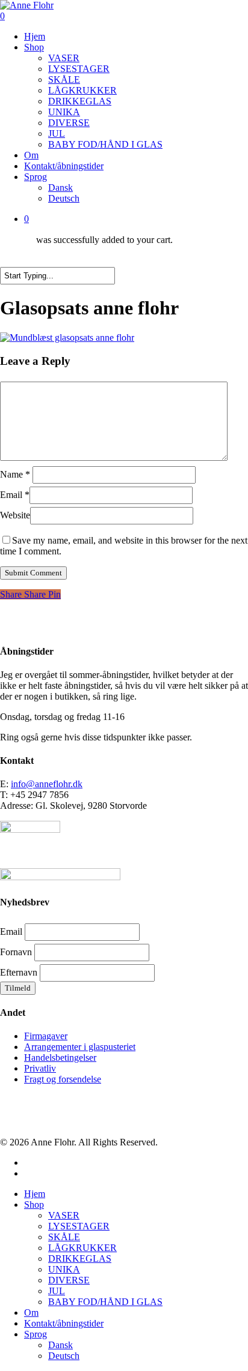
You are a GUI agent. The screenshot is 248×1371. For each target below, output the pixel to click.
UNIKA (64, 1269)
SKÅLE (64, 1237)
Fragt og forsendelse (62, 1079)
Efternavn (18, 972)
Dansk (60, 1345)
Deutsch (63, 1356)
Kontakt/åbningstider (64, 1323)
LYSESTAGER (79, 1226)
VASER (63, 1215)
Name (15, 474)
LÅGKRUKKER (82, 1248)
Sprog (35, 1334)
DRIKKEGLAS (79, 1258)
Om (31, 1312)
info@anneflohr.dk (46, 784)
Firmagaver (45, 1036)
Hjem (34, 1194)
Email (14, 495)
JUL (56, 1291)
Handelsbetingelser (60, 1057)
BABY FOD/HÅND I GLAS (105, 1302)
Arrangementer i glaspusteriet (79, 1047)
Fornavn (16, 952)
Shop (34, 1204)
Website (15, 515)
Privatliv (40, 1068)
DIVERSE (69, 1280)
